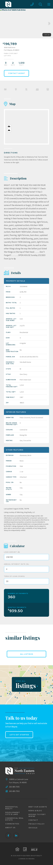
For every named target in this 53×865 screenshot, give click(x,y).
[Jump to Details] (37, 89)
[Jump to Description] (26, 89)
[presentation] (48, 23)
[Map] (26, 127)
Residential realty (11, 808)
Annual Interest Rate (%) (16, 564)
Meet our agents (37, 807)
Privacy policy (36, 824)
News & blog (35, 811)
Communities (12, 824)
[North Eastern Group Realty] (8, 4)
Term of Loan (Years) (14, 576)
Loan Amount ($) (12, 552)
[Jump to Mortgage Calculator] (47, 89)
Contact (33, 820)
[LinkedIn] (16, 835)
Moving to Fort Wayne (37, 815)
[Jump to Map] (16, 89)
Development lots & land (12, 813)
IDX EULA (32, 828)
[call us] (32, 4)
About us (10, 828)
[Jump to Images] (5, 89)
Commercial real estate (14, 819)
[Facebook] (8, 835)
